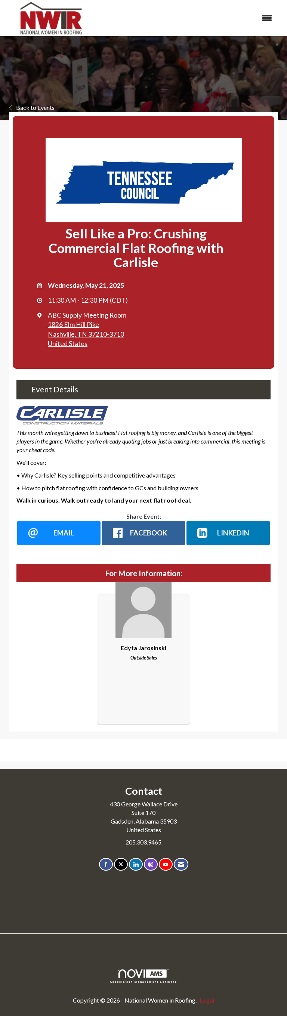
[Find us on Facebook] (106, 864)
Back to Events (35, 107)
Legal (207, 1000)
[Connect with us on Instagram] (151, 864)
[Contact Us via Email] (181, 864)
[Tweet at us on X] (121, 864)
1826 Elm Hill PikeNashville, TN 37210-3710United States (86, 334)
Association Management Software (144, 981)
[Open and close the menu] (188, 18)
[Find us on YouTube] (166, 864)
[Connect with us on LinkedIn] (136, 864)
